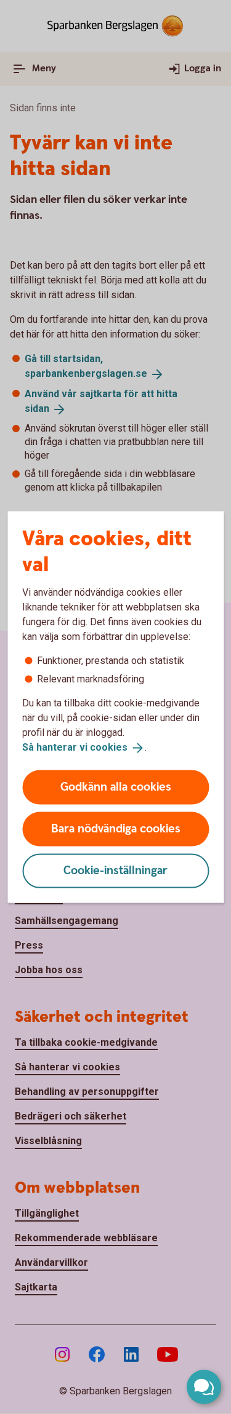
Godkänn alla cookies (115, 786)
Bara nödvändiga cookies (115, 828)
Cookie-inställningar (115, 870)
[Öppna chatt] (204, 1387)
